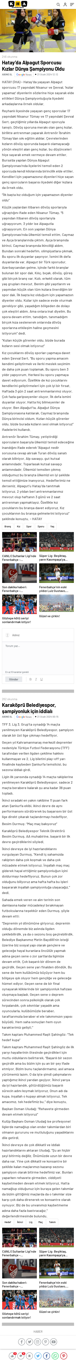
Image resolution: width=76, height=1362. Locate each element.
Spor (29, 526)
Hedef (7, 1222)
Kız (18, 526)
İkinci (20, 1222)
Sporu (41, 526)
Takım (52, 1222)
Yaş (52, 526)
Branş (7, 526)
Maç (40, 1222)
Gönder (13, 679)
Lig (30, 1222)
